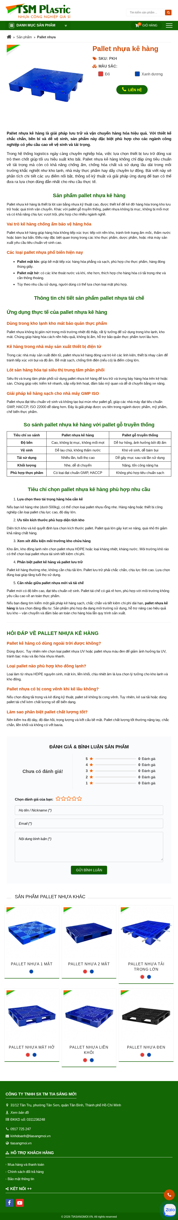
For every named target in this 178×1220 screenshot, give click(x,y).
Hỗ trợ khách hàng (32, 1153)
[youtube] (20, 1203)
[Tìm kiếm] (168, 12)
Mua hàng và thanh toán (26, 1164)
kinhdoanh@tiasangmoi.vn (30, 1136)
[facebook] (9, 1203)
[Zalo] (169, 1210)
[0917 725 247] (169, 1195)
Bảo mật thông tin (21, 1179)
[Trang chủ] (9, 37)
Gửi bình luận (89, 870)
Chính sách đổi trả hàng (26, 1172)
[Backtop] (169, 489)
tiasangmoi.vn (21, 1143)
